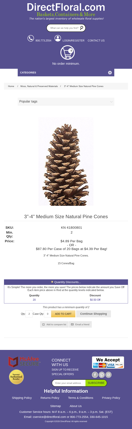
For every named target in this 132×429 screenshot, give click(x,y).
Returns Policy (50, 397)
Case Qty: (38, 313)
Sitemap (55, 406)
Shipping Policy (22, 397)
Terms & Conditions (80, 397)
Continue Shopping (93, 313)
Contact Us (96, 40)
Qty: (23, 313)
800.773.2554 (43, 40)
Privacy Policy (111, 397)
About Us (76, 406)
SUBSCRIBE (96, 382)
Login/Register (74, 40)
